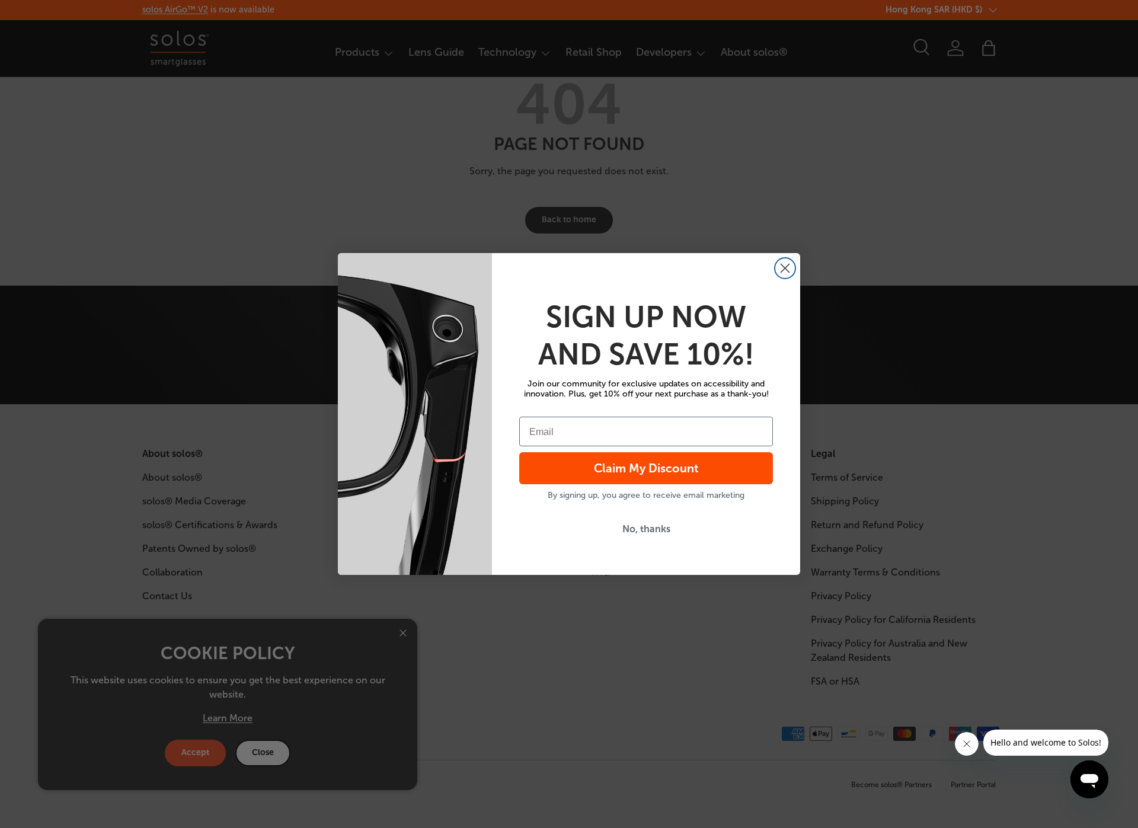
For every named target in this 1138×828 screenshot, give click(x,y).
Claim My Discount (646, 468)
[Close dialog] (785, 268)
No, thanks (646, 529)
